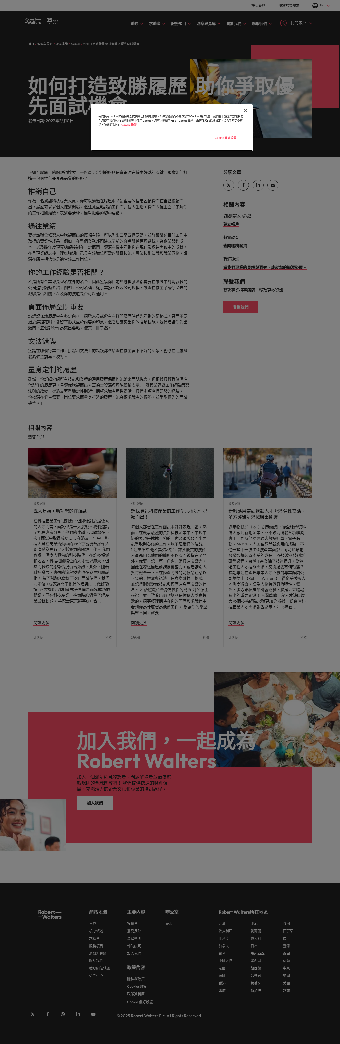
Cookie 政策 (129, 125)
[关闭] (245, 110)
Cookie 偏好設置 (225, 138)
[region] (172, 127)
